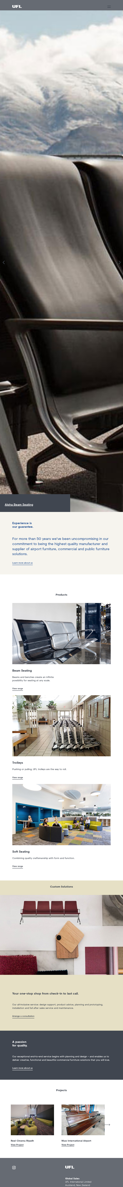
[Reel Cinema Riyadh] (32, 1120)
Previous (8, 1123)
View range (17, 688)
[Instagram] (14, 1168)
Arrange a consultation (23, 1016)
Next (107, 1125)
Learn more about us (22, 562)
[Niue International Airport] (83, 1120)
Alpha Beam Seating (19, 504)
